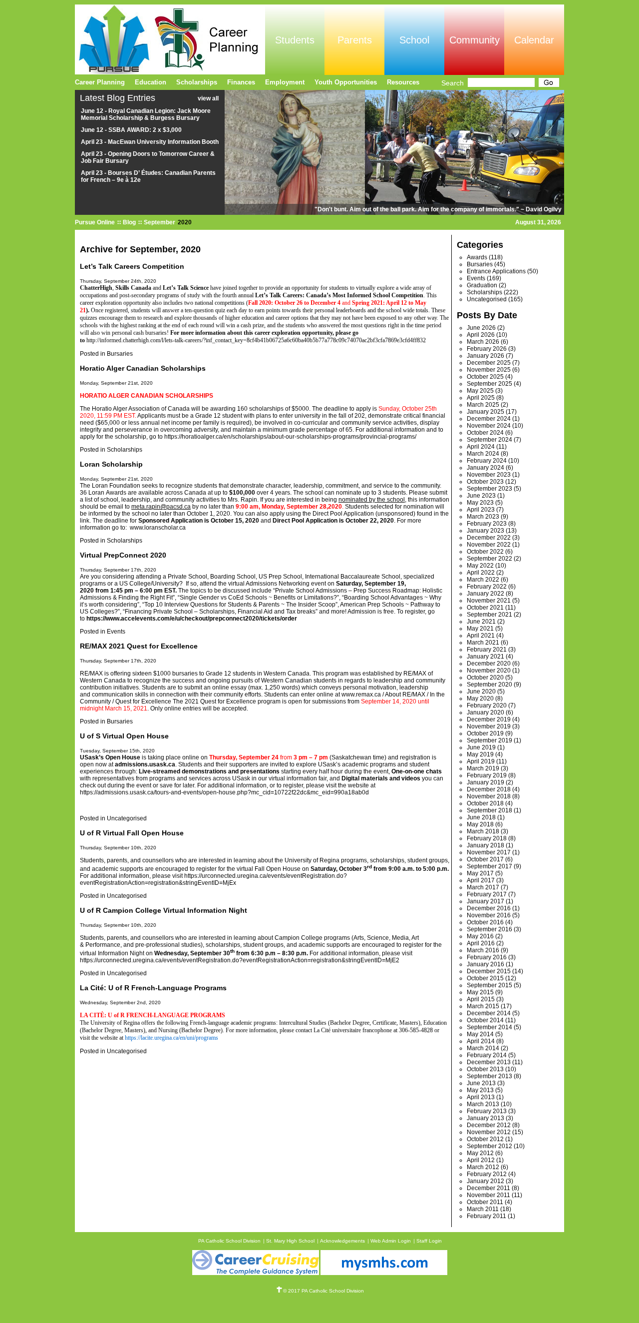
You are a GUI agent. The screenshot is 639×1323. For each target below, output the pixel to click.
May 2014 (480, 1034)
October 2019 (485, 733)
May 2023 (480, 502)
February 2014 (487, 1055)
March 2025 (483, 404)
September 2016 (489, 929)
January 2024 (485, 467)
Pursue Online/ (170, 39)
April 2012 (481, 1160)
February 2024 (487, 460)
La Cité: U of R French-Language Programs (153, 988)
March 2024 (483, 453)
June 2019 (481, 747)
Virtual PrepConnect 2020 (123, 555)
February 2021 (487, 649)
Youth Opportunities (346, 82)
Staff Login (429, 1241)
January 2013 (485, 1118)
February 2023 (487, 523)
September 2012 (489, 1146)
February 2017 (487, 894)
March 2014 (483, 1048)
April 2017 (481, 880)
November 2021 (489, 600)
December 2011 (488, 1188)
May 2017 (480, 873)
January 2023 (485, 530)
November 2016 (489, 915)
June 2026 (481, 327)
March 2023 (483, 516)
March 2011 (483, 1209)
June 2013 (481, 1083)
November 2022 (489, 544)
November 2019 (489, 726)
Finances (241, 82)
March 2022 (483, 579)
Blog (129, 222)
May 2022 (480, 565)
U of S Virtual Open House (124, 736)
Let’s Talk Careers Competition (132, 266)
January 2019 (485, 782)
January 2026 (485, 355)
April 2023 (481, 509)
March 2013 (483, 1104)
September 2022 (489, 558)
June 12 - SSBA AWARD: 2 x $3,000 (131, 129)
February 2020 (487, 705)
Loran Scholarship (111, 464)
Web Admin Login (390, 1241)
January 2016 (485, 964)
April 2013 (481, 1097)
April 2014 (481, 1041)
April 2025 (481, 397)
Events (116, 631)
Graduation (482, 285)
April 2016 (481, 943)
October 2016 (485, 922)
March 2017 (483, 887)
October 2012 (485, 1139)
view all (208, 98)
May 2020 (480, 698)
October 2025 (485, 376)
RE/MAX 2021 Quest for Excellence (139, 646)
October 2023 (485, 481)
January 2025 (485, 411)
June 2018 (481, 817)
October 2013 (485, 1069)
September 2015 (489, 985)
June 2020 (481, 691)
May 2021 (480, 628)
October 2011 (485, 1202)
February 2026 (487, 348)
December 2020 (489, 663)
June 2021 (481, 621)
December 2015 (489, 971)
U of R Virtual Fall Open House (132, 833)
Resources (403, 82)
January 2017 (485, 901)
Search (452, 83)
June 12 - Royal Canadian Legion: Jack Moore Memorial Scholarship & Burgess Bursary (146, 114)
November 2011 (488, 1195)
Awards (477, 257)
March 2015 (483, 1006)
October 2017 (485, 859)
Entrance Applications (496, 271)
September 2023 (489, 488)
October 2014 (485, 1020)
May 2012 (480, 1153)
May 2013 (480, 1090)
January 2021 (485, 656)
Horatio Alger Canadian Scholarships (143, 368)
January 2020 (485, 712)
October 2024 (485, 432)
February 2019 (487, 775)
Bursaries (120, 353)
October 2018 (485, 803)
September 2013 (489, 1076)
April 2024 (481, 446)
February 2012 (487, 1174)
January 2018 (485, 845)
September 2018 (489, 810)
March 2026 (483, 341)
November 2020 (489, 670)
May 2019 (480, 754)
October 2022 (485, 551)
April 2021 (481, 635)
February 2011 (486, 1216)
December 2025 (489, 362)
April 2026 (481, 334)
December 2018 (489, 789)
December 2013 (489, 1062)
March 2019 (483, 768)
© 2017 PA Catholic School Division (323, 1291)
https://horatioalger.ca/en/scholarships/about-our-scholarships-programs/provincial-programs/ (290, 436)
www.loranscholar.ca (158, 527)
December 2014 (489, 1013)
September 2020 (489, 684)
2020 (185, 222)
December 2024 (489, 418)
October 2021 (485, 607)
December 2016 (489, 908)
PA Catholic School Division (229, 1241)
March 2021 (483, 642)
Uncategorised (127, 818)
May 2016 (480, 936)
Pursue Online (95, 222)
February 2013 (487, 1111)
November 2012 (489, 1132)
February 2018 (487, 838)
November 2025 (489, 369)
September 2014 (489, 1027)
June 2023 (481, 495)
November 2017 (489, 852)
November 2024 (489, 425)
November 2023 (489, 474)
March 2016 (483, 950)
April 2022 (481, 572)
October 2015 (485, 978)
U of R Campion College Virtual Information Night (163, 910)
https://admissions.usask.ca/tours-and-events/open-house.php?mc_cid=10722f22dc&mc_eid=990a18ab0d (224, 792)
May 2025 (480, 390)
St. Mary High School (290, 1241)
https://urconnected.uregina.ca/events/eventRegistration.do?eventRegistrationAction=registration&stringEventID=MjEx (213, 879)
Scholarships (124, 449)
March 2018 (483, 831)
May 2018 (480, 824)
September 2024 (489, 439)
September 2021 (489, 614)
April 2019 (481, 761)
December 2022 (489, 537)
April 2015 (481, 999)
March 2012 (483, 1167)
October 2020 (485, 677)
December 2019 (489, 719)
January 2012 (485, 1181)
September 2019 (489, 740)
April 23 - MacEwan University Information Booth (150, 141)
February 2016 (487, 957)
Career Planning (100, 82)
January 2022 (485, 593)
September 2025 (489, 383)
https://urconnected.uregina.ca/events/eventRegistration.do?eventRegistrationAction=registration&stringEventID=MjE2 (239, 960)
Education (150, 82)
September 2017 (489, 866)
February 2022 (487, 586)
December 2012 (489, 1125)
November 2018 (489, 796)
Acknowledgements (342, 1241)
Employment (285, 82)
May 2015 (480, 992)
